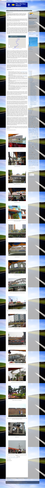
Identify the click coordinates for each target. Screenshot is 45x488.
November (31, 78)
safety (33, 154)
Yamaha (32, 165)
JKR (35, 138)
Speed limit (30, 156)
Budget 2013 (36, 119)
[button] (29, 43)
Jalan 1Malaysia (30, 138)
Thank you (36, 159)
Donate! (30, 10)
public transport (30, 151)
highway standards (34, 135)
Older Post (25, 478)
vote (34, 45)
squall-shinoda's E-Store (35, 156)
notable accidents (35, 147)
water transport (16, 457)
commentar (30, 122)
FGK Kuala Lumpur (26, 10)
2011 (30, 113)
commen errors (35, 121)
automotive (30, 118)
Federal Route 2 (32, 130)
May (30, 106)
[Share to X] (18, 456)
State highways (21, 10)
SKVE (37, 155)
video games (33, 163)
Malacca (10, 457)
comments (34, 122)
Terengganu (31, 159)
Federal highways (16, 10)
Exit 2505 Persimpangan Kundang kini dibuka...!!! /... (34, 86)
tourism (13, 457)
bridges (29, 119)
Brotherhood (32, 119)
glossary (30, 133)
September (31, 80)
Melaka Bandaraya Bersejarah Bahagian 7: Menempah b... (33, 98)
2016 (30, 74)
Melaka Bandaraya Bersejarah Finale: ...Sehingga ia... (33, 90)
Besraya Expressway (35, 118)
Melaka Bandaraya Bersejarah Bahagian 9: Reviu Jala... (33, 93)
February (31, 109)
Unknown (31, 48)
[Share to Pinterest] (19, 456)
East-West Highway (35, 124)
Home (7, 10)
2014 (30, 76)
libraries (33, 140)
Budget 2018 (33, 120)
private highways (36, 149)
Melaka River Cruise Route (16, 48)
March (31, 108)
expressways (31, 127)
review (11, 457)
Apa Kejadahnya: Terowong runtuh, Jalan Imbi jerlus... (34, 101)
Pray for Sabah (32, 149)
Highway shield (30, 135)
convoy (36, 122)
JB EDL (33, 138)
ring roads (36, 152)
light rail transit (36, 140)
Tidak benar (31, 43)
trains (34, 161)
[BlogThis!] (17, 456)
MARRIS (36, 142)
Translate (34, 32)
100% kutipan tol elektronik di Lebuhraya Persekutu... (33, 95)
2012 (30, 112)
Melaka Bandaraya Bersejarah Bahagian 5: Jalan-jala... (33, 102)
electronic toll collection (32, 125)
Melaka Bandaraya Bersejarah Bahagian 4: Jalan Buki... (33, 104)
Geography (33, 132)
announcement (33, 116)
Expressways (11, 10)
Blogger (26, 482)
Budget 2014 (30, 120)
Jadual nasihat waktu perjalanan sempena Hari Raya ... (33, 84)
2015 (30, 75)
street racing (35, 157)
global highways (36, 132)
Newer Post (8, 478)
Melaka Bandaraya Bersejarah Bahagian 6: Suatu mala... (33, 99)
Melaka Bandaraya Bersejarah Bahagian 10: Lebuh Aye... (33, 92)
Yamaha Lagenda (36, 165)
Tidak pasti (31, 44)
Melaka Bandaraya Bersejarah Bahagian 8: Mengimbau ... (33, 96)
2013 (30, 111)
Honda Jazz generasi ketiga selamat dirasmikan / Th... (34, 87)
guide (34, 133)
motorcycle (33, 144)
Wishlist (29, 165)
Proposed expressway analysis (32, 150)
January (31, 110)
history (37, 135)
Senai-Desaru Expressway (33, 155)
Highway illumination (31, 134)
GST (32, 133)
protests (36, 150)
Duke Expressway (32, 123)
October (31, 79)
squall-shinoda (31, 49)
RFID (33, 152)
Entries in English (34, 126)
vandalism (30, 163)
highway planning (35, 134)
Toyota (32, 161)
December (31, 77)
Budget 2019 (36, 120)
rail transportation (35, 151)
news (30, 146)
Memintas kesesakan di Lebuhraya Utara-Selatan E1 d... (34, 83)
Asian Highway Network (33, 117)
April (30, 107)
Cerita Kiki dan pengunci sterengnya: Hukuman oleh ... (33, 89)
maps (33, 142)
